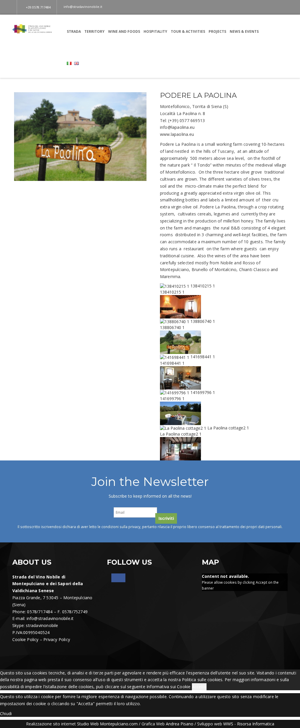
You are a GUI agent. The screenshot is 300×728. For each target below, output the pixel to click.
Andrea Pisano (179, 724)
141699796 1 (202, 392)
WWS (228, 724)
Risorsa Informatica (255, 724)
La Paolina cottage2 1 (228, 428)
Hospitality (155, 31)
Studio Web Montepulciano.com (107, 724)
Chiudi (6, 713)
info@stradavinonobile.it (50, 618)
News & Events (244, 31)
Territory (94, 31)
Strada (74, 31)
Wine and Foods (124, 31)
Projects (217, 31)
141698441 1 (202, 356)
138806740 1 (202, 321)
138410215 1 (202, 286)
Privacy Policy (56, 639)
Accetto (199, 686)
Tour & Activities (188, 31)
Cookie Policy (25, 639)
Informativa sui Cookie (168, 686)
